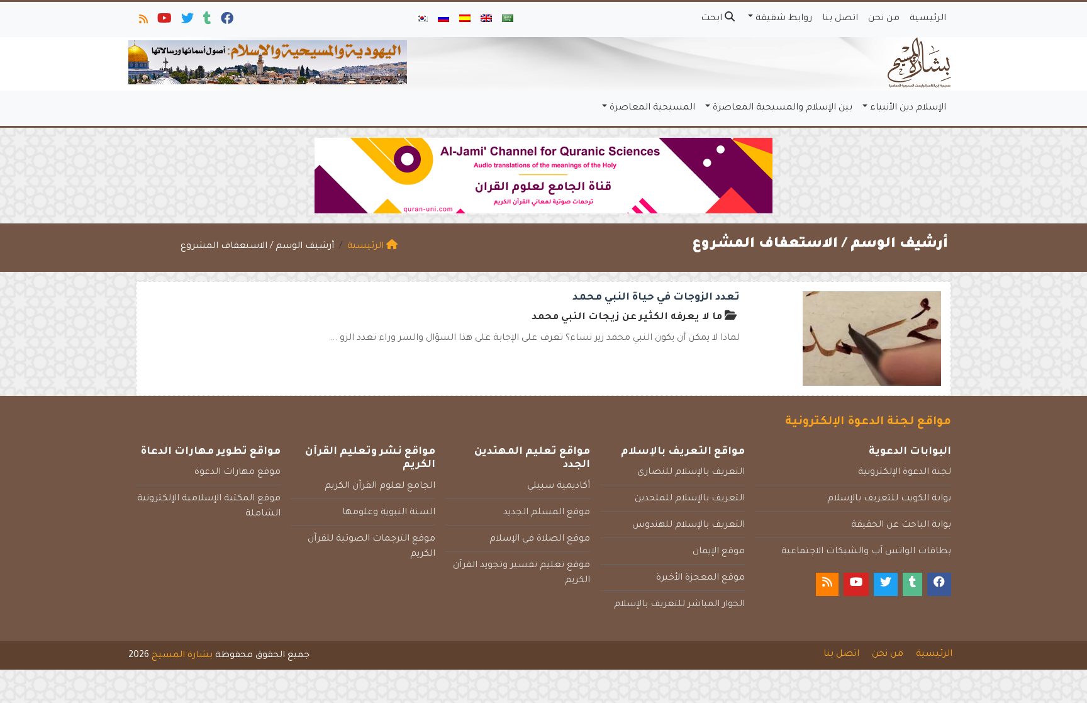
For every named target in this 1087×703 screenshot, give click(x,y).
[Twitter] (186, 21)
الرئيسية (928, 19)
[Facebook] (226, 21)
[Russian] (443, 19)
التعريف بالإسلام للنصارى (691, 473)
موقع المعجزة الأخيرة (700, 578)
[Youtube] (163, 21)
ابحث (713, 19)
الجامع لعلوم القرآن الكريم (380, 486)
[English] (486, 19)
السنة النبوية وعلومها (388, 513)
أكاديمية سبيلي (558, 486)
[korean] (422, 19)
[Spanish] (465, 19)
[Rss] (142, 21)
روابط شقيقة (783, 19)
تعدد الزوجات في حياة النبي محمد (656, 297)
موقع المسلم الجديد (546, 513)
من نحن (884, 19)
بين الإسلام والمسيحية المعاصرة (782, 108)
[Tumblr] (206, 21)
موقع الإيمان (719, 552)
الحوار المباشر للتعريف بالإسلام (679, 605)
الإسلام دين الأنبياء (908, 108)
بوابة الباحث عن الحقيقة (901, 525)
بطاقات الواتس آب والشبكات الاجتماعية (866, 552)
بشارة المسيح (182, 656)
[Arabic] (507, 19)
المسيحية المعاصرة (652, 108)
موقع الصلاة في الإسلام (539, 539)
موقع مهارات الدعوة (237, 473)
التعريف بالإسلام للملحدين (690, 499)
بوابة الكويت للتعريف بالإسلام (889, 499)
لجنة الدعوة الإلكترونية (904, 473)
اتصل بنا (840, 19)
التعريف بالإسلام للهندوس (688, 525)
